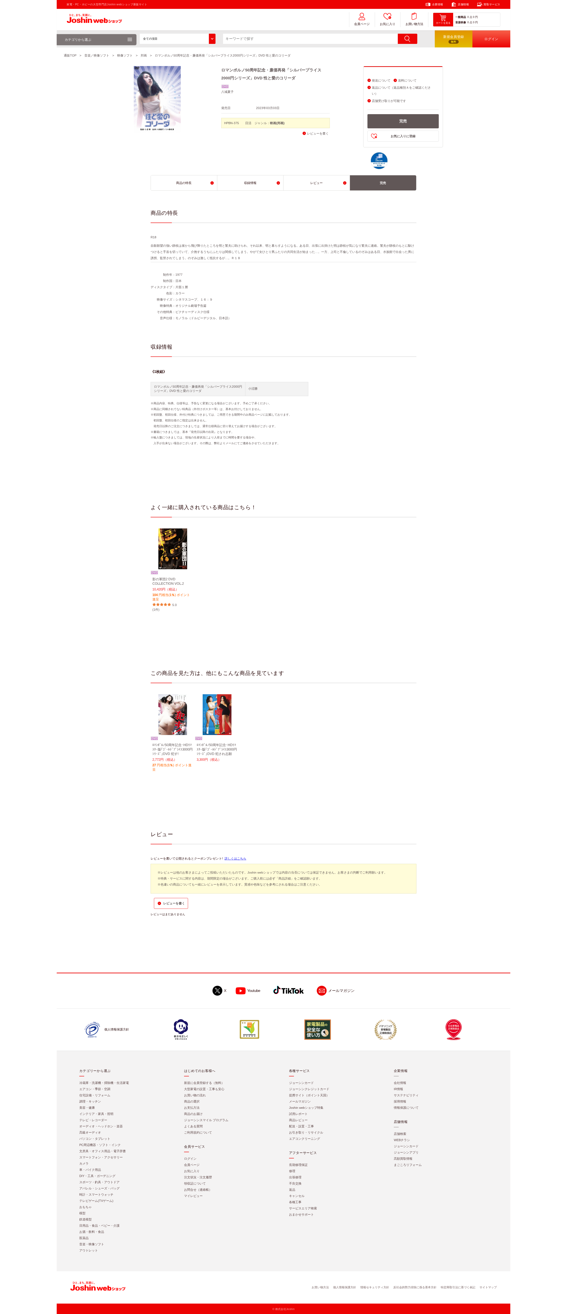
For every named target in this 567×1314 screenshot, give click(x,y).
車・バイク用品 (90, 1169)
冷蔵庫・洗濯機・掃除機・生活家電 (104, 1083)
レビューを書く (318, 133)
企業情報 (437, 4)
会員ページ (362, 24)
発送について (381, 80)
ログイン (190, 1158)
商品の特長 (184, 183)
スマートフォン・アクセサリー (101, 1157)
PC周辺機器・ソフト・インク (100, 1145)
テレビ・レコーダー (93, 1120)
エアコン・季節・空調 (94, 1089)
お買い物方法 (414, 24)
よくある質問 (193, 1126)
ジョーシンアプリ (406, 1152)
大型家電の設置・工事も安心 (204, 1089)
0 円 (475, 17)
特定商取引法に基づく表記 (458, 1287)
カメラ (84, 1163)
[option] (173, 570)
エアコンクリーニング (304, 1138)
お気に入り (387, 24)
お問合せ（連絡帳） (198, 1189)
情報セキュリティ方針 (374, 1287)
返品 (292, 1189)
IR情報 (398, 1089)
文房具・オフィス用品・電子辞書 (102, 1151)
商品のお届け (193, 1114)
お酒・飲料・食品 (91, 1232)
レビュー (316, 183)
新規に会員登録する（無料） (204, 1083)
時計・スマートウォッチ (96, 1194)
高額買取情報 (403, 1158)
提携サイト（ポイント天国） (309, 1095)
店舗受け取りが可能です (389, 101)
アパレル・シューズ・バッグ (99, 1188)
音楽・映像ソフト (91, 1244)
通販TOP (70, 55)
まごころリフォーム (408, 1165)
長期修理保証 (298, 1165)
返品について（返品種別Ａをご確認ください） (401, 90)
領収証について (195, 1183)
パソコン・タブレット (94, 1138)
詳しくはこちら (235, 858)
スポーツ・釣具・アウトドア (99, 1182)
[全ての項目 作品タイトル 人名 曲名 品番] (177, 39)
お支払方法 (192, 1107)
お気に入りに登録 (403, 136)
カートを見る (443, 23)
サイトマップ (488, 1287)
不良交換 (295, 1183)
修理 (292, 1171)
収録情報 (250, 183)
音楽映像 (460, 22)
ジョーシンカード (301, 1083)
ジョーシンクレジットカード (309, 1089)
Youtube (253, 991)
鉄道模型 (85, 1219)
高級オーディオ (90, 1132)
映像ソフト (125, 55)
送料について (407, 80)
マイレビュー (193, 1196)
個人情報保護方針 (344, 1287)
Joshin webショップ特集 (306, 1107)
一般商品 (460, 17)
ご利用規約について (198, 1132)
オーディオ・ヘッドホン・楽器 (101, 1126)
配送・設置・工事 (301, 1126)
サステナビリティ (406, 1095)
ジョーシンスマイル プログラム (206, 1120)
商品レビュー (298, 1120)
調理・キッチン (90, 1101)
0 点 (469, 17)
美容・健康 (87, 1107)
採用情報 (400, 1101)
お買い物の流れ (195, 1095)
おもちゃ (85, 1207)
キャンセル (297, 1196)
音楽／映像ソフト (96, 55)
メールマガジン (341, 991)
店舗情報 (463, 4)
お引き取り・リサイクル (306, 1132)
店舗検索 (400, 1134)
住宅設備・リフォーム (94, 1095)
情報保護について (406, 1107)
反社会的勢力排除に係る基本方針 (415, 1287)
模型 (82, 1213)
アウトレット (88, 1250)
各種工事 (295, 1202)
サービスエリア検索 (303, 1208)
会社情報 (400, 1083)
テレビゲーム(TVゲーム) (96, 1201)
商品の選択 (192, 1101)
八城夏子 (227, 92)
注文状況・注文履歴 (198, 1177)
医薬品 (84, 1238)
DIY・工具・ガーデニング (97, 1176)
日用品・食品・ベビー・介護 (99, 1225)
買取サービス (492, 4)
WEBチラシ (402, 1140)
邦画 (144, 55)
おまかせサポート (301, 1214)
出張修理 (295, 1177)
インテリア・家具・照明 (96, 1114)
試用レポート (298, 1114)
